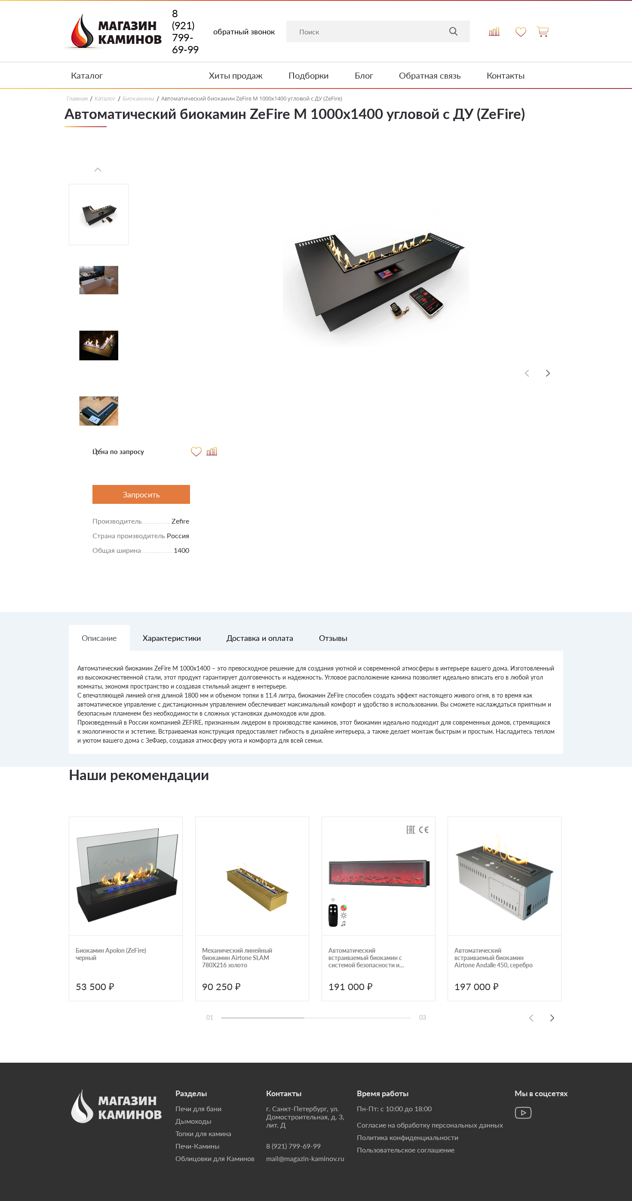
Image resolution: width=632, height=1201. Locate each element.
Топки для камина (203, 1133)
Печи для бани (198, 1108)
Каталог (87, 75)
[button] (98, 450)
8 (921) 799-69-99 (185, 31)
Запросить (141, 494)
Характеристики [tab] (172, 638)
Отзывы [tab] (333, 638)
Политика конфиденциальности (407, 1137)
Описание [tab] (99, 638)
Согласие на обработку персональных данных (430, 1125)
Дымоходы (193, 1121)
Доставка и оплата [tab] (260, 638)
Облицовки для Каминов (215, 1158)
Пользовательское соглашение (405, 1150)
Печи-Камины (197, 1146)
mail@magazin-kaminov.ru (305, 1158)
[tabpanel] (316, 709)
